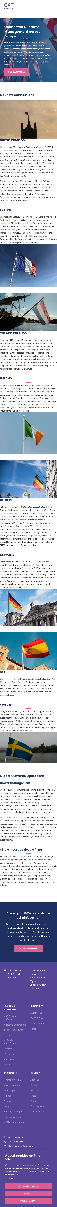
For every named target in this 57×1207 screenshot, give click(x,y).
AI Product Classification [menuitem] (11, 1042)
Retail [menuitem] (33, 1028)
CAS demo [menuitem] (9, 1059)
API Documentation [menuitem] (14, 1122)
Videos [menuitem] (7, 1101)
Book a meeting (16, 72)
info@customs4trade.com (20, 1145)
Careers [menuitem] (34, 1085)
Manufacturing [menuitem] (37, 1023)
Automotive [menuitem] (36, 1012)
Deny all (28, 1193)
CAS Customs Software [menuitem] (10, 1018)
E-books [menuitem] (8, 1095)
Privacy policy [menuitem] (37, 1106)
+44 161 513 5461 (16, 1141)
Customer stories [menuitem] (12, 1085)
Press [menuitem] (33, 1095)
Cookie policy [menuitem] (37, 1111)
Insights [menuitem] (8, 1048)
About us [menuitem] (34, 1079)
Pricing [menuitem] (7, 1064)
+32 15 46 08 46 (15, 1137)
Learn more (9, 1178)
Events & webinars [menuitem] (13, 1079)
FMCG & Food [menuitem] (37, 1018)
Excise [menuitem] (7, 1035)
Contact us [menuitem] (35, 1101)
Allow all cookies (28, 1186)
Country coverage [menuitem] (13, 1111)
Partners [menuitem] (34, 1090)
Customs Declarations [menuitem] (15, 1024)
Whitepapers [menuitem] (10, 1090)
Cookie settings (28, 1201)
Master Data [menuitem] (10, 1053)
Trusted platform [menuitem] (12, 1116)
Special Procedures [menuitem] (13, 1029)
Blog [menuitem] (6, 1106)
